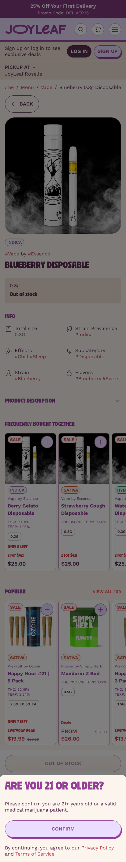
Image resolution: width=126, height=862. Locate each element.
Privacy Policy (97, 848)
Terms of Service (34, 854)
